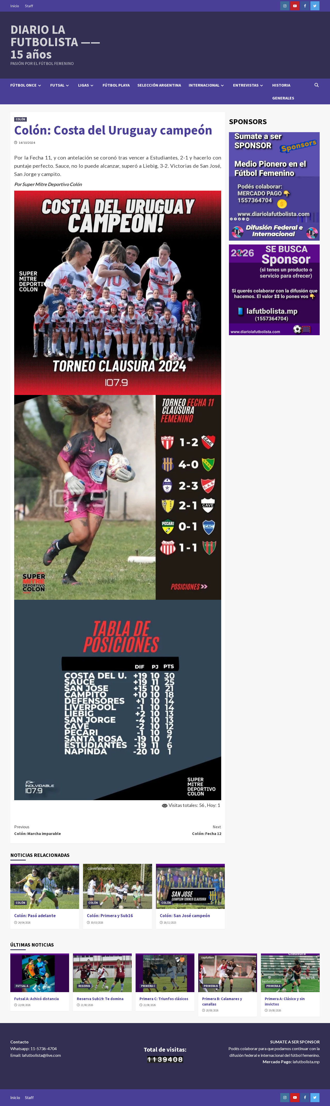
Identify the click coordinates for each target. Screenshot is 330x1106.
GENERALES (283, 97)
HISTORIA (281, 85)
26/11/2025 (170, 922)
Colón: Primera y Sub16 (110, 915)
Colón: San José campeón (185, 915)
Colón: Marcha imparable (37, 830)
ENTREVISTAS (246, 85)
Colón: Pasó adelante (35, 915)
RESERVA (84, 986)
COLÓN (20, 119)
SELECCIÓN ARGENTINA (159, 85)
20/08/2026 (212, 1010)
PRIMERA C (148, 986)
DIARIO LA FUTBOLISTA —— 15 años (55, 42)
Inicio (14, 6)
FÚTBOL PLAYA (116, 85)
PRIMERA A (273, 986)
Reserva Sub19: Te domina (100, 998)
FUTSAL (57, 85)
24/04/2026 (24, 922)
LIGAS (83, 85)
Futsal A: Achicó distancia (36, 998)
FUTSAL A (22, 986)
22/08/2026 (24, 1005)
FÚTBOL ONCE (23, 85)
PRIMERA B (211, 986)
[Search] (316, 85)
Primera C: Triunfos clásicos (163, 998)
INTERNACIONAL (204, 85)
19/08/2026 (275, 1010)
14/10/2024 (27, 143)
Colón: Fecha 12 (206, 830)
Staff (29, 6)
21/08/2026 (87, 1005)
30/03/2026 (97, 922)
